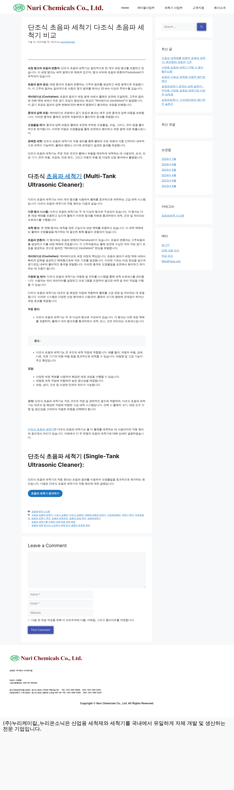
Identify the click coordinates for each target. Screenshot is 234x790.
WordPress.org (171, 261)
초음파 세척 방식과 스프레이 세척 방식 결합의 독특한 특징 (61, 525)
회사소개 (220, 7)
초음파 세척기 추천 (40, 518)
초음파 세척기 (64, 176)
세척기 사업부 (174, 7)
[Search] (201, 27)
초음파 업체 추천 (77, 518)
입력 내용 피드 (170, 250)
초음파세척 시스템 (41, 511)
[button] (146, 7)
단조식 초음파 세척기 (41, 429)
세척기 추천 (128, 515)
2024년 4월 (169, 175)
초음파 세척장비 (60, 518)
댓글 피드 (167, 255)
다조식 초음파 (61, 515)
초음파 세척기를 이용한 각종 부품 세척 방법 (53, 521)
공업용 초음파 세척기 (42, 515)
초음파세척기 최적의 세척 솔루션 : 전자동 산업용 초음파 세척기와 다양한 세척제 (183, 90)
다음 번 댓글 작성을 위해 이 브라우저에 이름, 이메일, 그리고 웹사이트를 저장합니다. (83, 620)
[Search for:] (179, 27)
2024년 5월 (169, 169)
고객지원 (198, 7)
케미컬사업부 (146, 7)
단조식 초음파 (76, 515)
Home (125, 7)
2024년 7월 (169, 159)
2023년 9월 (169, 180)
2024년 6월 (169, 164)
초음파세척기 (94, 518)
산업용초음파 (114, 515)
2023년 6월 (169, 186)
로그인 (166, 245)
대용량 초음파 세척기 (95, 515)
